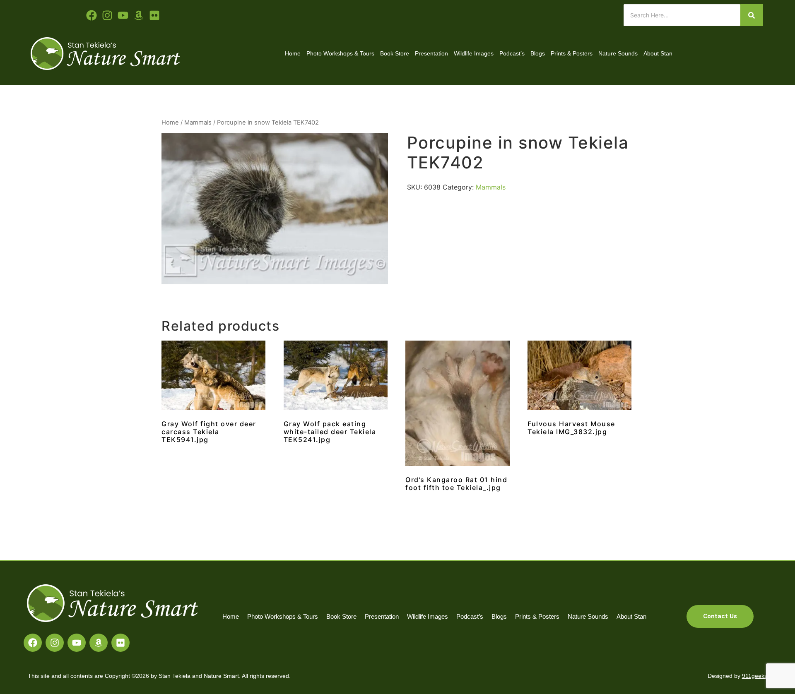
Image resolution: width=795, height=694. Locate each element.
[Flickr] (120, 643)
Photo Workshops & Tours (340, 53)
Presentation (431, 53)
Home (293, 53)
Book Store (394, 53)
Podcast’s (512, 53)
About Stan (657, 53)
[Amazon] (98, 643)
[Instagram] (55, 643)
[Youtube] (123, 15)
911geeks (754, 675)
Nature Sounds (618, 53)
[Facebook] (33, 643)
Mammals (198, 122)
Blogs (537, 53)
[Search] (751, 15)
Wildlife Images (474, 53)
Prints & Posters (572, 53)
